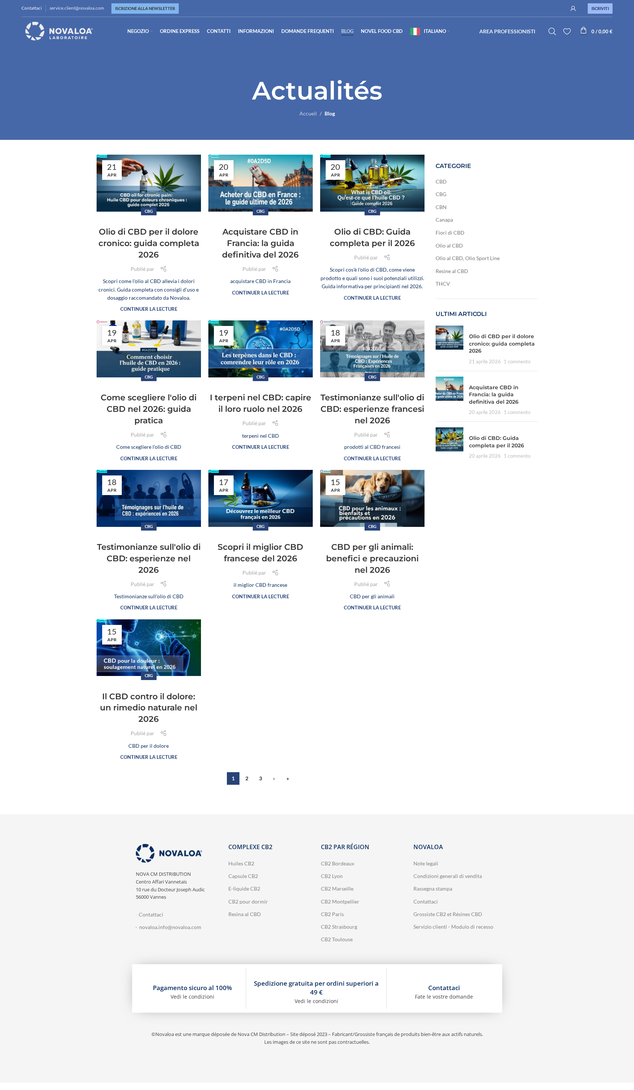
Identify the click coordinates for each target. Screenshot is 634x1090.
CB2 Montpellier (340, 901)
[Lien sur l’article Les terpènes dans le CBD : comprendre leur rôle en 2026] (260, 348)
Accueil (308, 113)
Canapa (444, 219)
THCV (443, 283)
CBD (441, 181)
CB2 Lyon (332, 876)
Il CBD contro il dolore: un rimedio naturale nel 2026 (148, 708)
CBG (149, 211)
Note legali (425, 863)
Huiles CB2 (241, 863)
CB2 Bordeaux (337, 863)
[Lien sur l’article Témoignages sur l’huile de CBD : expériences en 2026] (149, 498)
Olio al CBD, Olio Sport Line (468, 258)
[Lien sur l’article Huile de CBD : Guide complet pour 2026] (372, 183)
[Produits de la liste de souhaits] (567, 31)
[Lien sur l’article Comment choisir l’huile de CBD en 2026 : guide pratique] (149, 348)
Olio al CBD (449, 245)
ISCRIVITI (600, 8)
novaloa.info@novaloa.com (170, 927)
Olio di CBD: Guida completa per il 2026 (496, 442)
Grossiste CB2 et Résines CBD (447, 914)
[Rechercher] (552, 31)
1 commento (517, 361)
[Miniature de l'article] (449, 345)
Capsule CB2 (243, 876)
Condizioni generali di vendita (447, 876)
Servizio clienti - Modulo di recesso (453, 927)
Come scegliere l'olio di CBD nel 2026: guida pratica (149, 409)
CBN (441, 207)
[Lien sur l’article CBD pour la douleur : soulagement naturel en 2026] (149, 647)
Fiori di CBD (450, 232)
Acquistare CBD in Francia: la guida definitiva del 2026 (260, 243)
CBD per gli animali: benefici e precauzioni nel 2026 (372, 558)
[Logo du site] (59, 31)
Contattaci (31, 8)
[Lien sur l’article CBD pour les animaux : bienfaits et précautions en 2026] (372, 498)
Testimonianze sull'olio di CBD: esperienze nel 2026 (149, 558)
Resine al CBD (452, 271)
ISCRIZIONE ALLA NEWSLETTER (145, 8)
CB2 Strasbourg (339, 927)
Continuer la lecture (148, 309)
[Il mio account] (573, 8)
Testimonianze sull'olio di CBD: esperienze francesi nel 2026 (372, 409)
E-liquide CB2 (244, 888)
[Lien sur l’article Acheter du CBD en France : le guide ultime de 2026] (260, 183)
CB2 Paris (332, 914)
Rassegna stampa (432, 888)
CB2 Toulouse (337, 939)
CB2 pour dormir (248, 901)
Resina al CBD (244, 914)
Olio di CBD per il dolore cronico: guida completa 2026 (148, 243)
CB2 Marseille (337, 888)
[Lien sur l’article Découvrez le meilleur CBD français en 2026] (260, 498)
